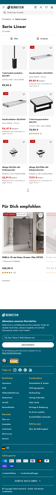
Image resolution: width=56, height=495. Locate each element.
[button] (7, 272)
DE (8, 447)
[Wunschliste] (46, 7)
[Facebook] (20, 370)
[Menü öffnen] (3, 7)
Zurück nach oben (26, 481)
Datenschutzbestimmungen (11, 353)
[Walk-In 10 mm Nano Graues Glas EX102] (23, 233)
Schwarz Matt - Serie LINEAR (13, 79)
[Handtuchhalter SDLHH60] (41, 57)
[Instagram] (14, 370)
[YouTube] (30, 370)
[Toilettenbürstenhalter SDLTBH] (14, 57)
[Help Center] (35, 7)
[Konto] (41, 7)
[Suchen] (4, 12)
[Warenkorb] (52, 7)
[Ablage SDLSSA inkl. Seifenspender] (14, 151)
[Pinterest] (25, 370)
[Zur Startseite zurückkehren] (15, 7)
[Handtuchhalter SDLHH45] (14, 103)
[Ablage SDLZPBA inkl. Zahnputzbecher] (41, 151)
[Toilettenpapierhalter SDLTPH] (41, 103)
